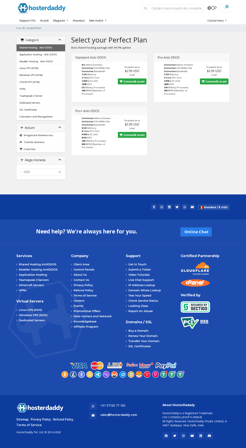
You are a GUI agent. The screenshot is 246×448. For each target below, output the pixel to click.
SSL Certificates (28, 109)
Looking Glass (138, 306)
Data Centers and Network (93, 316)
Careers (79, 300)
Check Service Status (143, 300)
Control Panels (84, 269)
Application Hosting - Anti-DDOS (38, 54)
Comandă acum (134, 81)
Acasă (44, 20)
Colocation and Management (36, 116)
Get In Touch (137, 264)
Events (78, 306)
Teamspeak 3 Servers (34, 280)
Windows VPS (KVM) (31, 75)
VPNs (22, 89)
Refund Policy (83, 290)
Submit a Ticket (139, 269)
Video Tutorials (139, 274)
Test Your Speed (139, 295)
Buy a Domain (138, 330)
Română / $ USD (215, 207)
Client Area (81, 264)
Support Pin (27, 20)
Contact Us (81, 280)
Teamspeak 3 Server (30, 95)
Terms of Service (85, 295)
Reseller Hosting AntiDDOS (38, 269)
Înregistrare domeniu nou (37, 135)
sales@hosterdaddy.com (118, 415)
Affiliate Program (86, 326)
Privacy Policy (83, 285)
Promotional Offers (87, 311)
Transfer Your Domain (144, 341)
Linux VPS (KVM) (28, 68)
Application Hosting (33, 274)
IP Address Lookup (141, 285)
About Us (80, 274)
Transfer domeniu (33, 142)
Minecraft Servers (31, 285)
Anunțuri (79, 20)
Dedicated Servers (29, 102)
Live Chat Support (141, 280)
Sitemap (22, 419)
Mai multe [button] (96, 20)
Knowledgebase (85, 321)
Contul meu (215, 20)
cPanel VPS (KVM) (29, 82)
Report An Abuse (140, 311)
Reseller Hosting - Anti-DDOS (36, 61)
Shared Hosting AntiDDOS (37, 264)
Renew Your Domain (143, 336)
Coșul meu (29, 149)
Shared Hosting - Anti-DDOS (35, 47)
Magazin (59, 20)
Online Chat (196, 231)
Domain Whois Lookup (144, 290)
